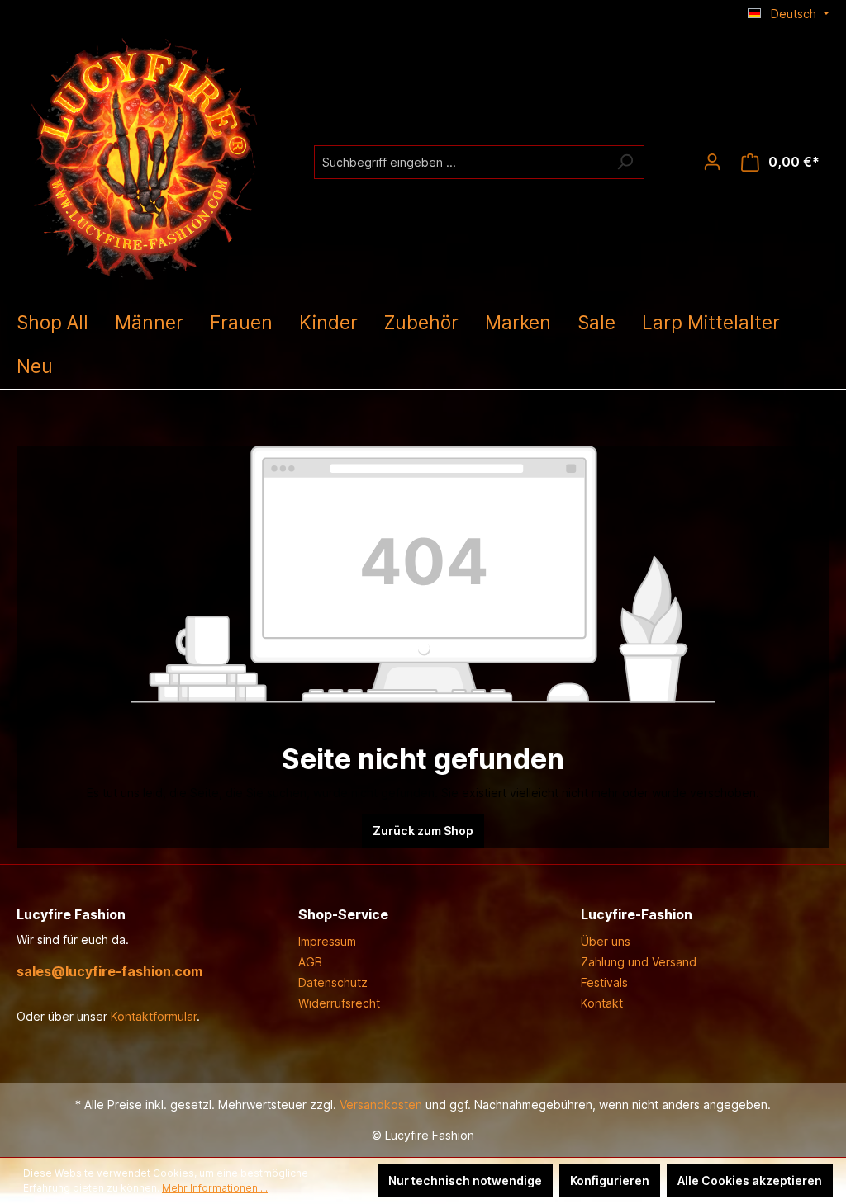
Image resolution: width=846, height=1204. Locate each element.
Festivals (604, 982)
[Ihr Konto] (712, 161)
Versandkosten (381, 1105)
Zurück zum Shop (423, 831)
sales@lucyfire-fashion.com (109, 971)
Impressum (327, 941)
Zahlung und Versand (638, 962)
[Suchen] (625, 162)
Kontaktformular (154, 1016)
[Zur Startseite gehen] (140, 158)
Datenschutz (333, 982)
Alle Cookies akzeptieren (749, 1180)
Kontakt (602, 1003)
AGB (310, 962)
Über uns (605, 941)
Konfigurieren (609, 1180)
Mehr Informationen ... (215, 1188)
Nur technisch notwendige (465, 1180)
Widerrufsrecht (339, 1003)
